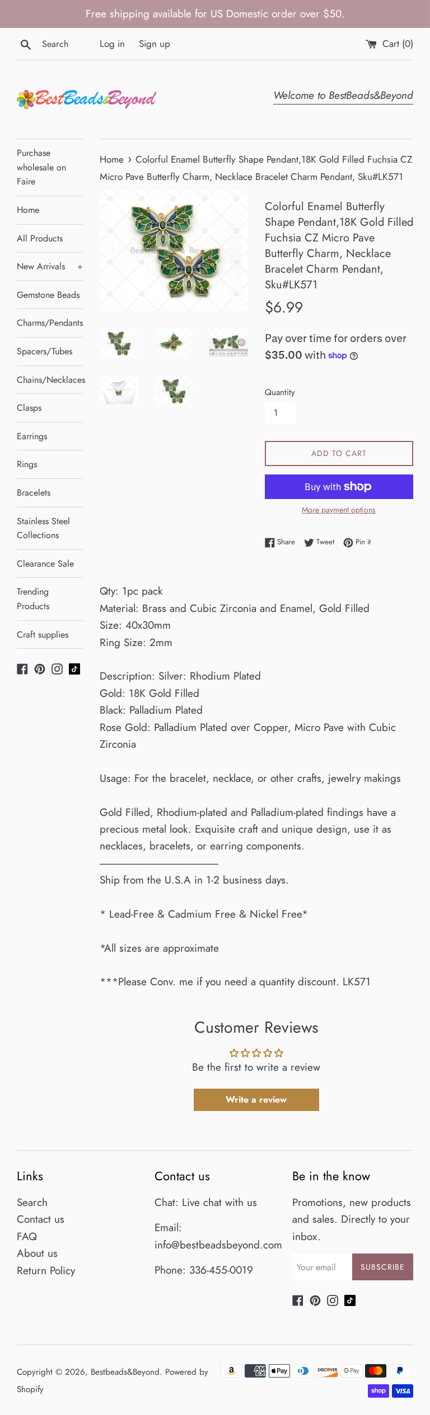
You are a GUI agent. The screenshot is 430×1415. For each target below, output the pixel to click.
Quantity (280, 392)
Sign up (154, 43)
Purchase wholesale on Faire (41, 167)
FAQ (27, 1236)
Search (32, 1202)
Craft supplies (42, 634)
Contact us (40, 1219)
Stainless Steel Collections (43, 528)
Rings (27, 464)
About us (37, 1253)
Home (28, 209)
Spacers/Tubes (44, 351)
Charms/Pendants (50, 322)
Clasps (29, 407)
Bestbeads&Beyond (125, 1372)
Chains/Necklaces (50, 379)
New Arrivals (50, 266)
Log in (112, 43)
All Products (40, 238)
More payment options (339, 509)
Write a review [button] (256, 1099)
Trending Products (33, 598)
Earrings (32, 436)
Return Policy (46, 1270)
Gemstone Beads (48, 294)
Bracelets (33, 492)
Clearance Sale (45, 563)
